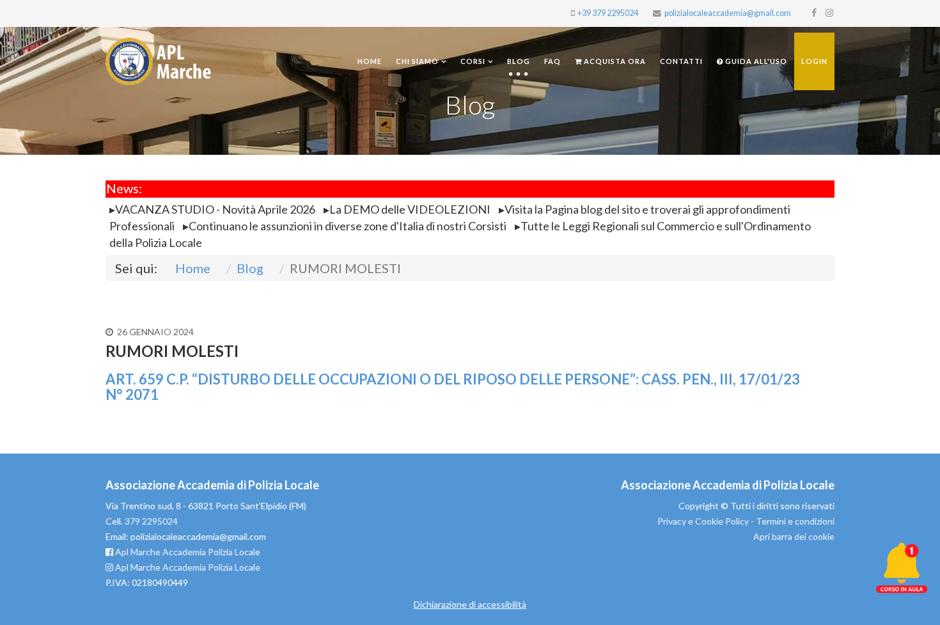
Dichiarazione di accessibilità (470, 604)
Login (814, 61)
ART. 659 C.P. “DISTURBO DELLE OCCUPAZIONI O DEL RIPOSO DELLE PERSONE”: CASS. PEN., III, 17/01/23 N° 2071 (453, 386)
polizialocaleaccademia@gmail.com (727, 13)
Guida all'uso (755, 61)
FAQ (552, 61)
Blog (518, 61)
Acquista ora (614, 61)
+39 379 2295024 (607, 13)
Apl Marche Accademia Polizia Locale (186, 551)
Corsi (472, 61)
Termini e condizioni (795, 521)
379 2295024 (151, 521)
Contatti (681, 61)
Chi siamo (417, 61)
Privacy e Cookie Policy (703, 521)
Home (369, 61)
